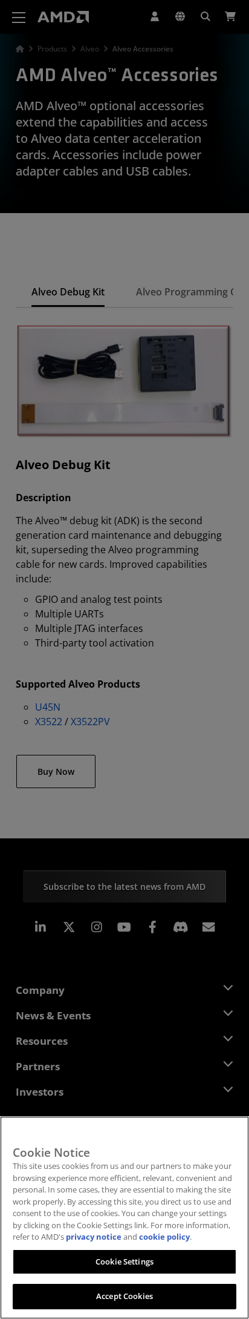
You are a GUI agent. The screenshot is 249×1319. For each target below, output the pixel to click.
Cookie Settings (124, 1261)
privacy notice (93, 1236)
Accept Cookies (124, 1296)
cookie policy (164, 1236)
